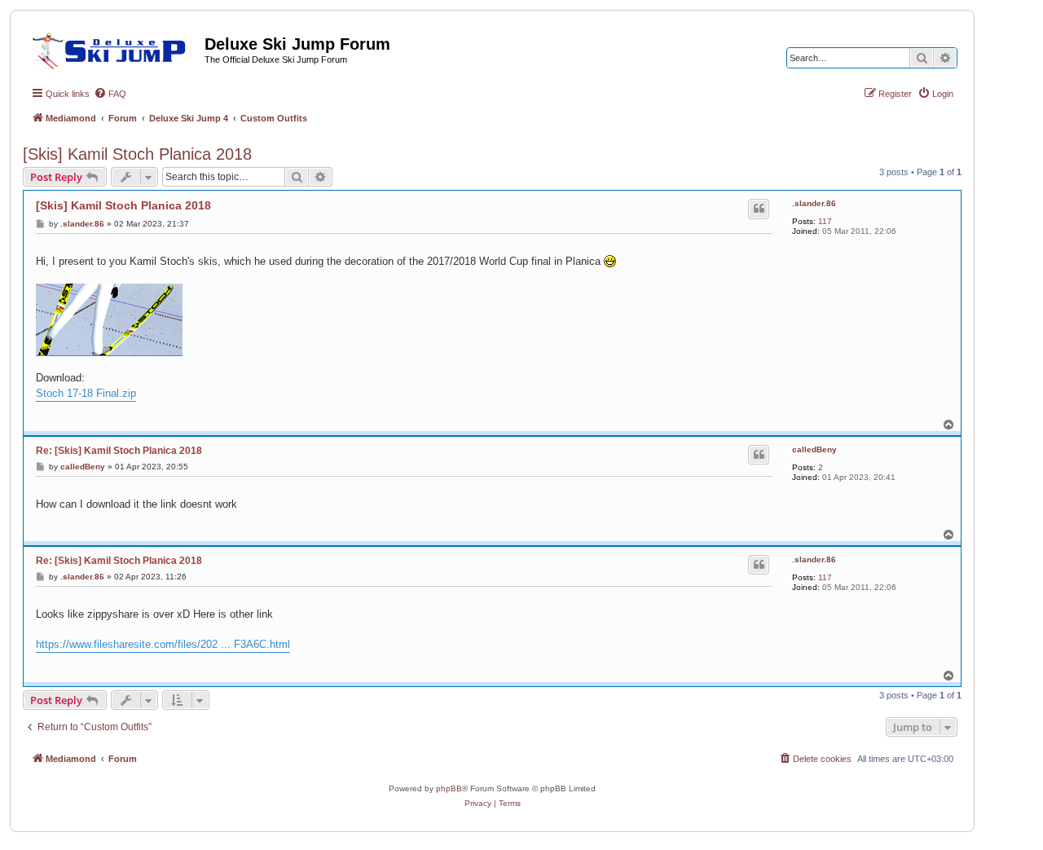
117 (825, 221)
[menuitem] (110, 93)
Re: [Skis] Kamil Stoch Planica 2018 (119, 450)
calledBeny (814, 449)
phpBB (449, 788)
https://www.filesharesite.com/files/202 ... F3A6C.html (163, 644)
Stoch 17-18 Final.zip (86, 393)
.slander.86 (814, 203)
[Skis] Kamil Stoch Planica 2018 (137, 154)
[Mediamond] (114, 48)
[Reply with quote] (758, 208)
